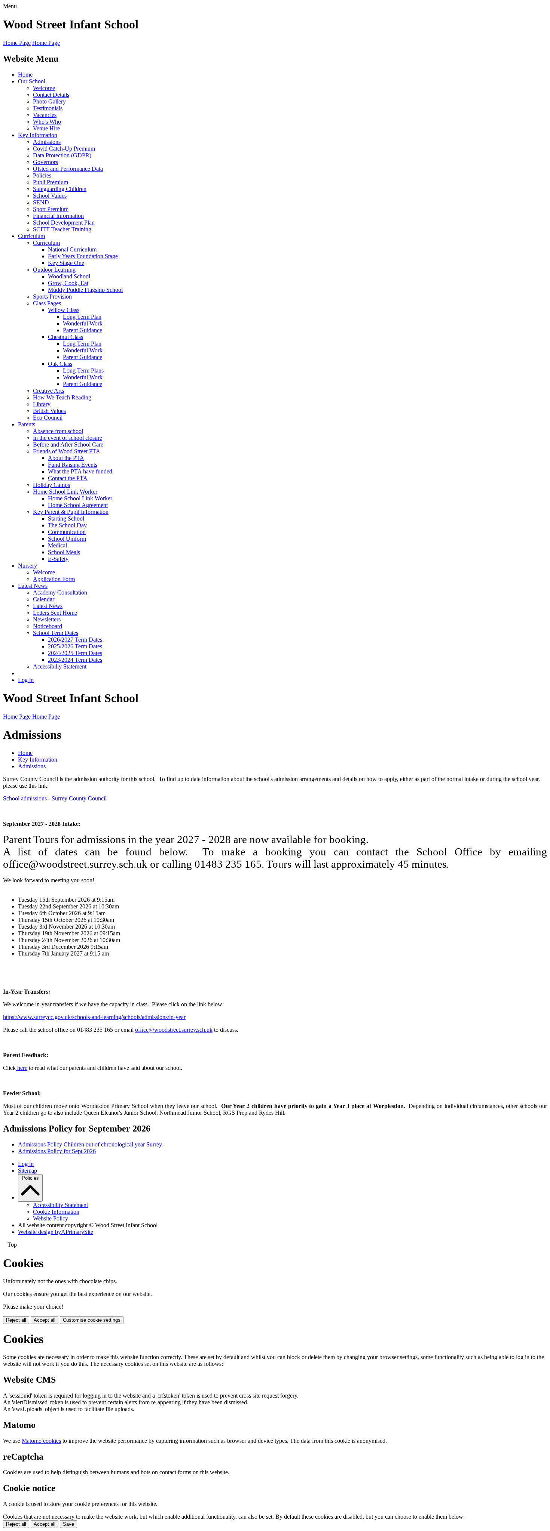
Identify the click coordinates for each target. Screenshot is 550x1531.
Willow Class (63, 310)
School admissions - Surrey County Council (55, 798)
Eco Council (47, 417)
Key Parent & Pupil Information (71, 512)
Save (68, 1524)
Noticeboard (47, 626)
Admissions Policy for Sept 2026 (57, 1151)
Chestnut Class (65, 337)
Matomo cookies (41, 1441)
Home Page (17, 43)
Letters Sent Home (55, 612)
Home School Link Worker (65, 491)
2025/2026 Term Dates (75, 646)
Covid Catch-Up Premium (64, 148)
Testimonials (47, 108)
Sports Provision (52, 296)
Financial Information (58, 216)
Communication (67, 532)
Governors (45, 162)
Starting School (66, 518)
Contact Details (51, 95)
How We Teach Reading (62, 397)
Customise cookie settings (91, 1320)
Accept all (44, 1320)
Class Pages (47, 303)
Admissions (47, 142)
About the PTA (66, 458)
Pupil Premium (50, 182)
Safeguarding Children (59, 189)
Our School (31, 81)
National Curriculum (72, 249)
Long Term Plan (82, 317)
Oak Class (60, 364)
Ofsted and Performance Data (68, 169)
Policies (42, 175)
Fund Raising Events (72, 465)
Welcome (44, 88)
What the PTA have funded (80, 471)
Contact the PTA (68, 478)
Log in (26, 680)
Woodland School (69, 276)
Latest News (33, 586)
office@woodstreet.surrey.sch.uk (174, 1030)
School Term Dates (55, 633)
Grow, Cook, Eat (68, 283)
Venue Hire (46, 128)
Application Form (54, 579)
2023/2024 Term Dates (75, 660)
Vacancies (44, 115)
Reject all (16, 1320)
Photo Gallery (49, 101)
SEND (41, 202)
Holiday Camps (51, 485)
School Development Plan (64, 222)
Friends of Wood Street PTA (66, 451)
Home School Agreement (78, 505)
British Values (49, 411)
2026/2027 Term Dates (75, 639)
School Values (50, 195)
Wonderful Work (83, 323)
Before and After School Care (68, 444)
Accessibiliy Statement (59, 666)
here (21, 1068)
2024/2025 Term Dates (75, 653)
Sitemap (27, 1170)
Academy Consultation (60, 592)
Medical (57, 545)
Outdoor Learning (54, 269)
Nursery (27, 565)
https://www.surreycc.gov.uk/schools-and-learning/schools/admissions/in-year (94, 1017)
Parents (26, 424)
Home (25, 74)
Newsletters (47, 619)
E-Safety (58, 559)
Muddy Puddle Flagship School (85, 290)
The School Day (67, 525)
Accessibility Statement (60, 1205)
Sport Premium (50, 209)
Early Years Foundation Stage (83, 256)
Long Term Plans (83, 370)
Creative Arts (48, 391)
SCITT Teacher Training (62, 229)
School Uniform (67, 538)
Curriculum (31, 236)
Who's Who (47, 121)
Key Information (37, 135)
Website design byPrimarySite (55, 1232)
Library (42, 404)
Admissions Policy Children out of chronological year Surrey (90, 1144)
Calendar (43, 599)
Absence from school (58, 431)
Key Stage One (66, 263)
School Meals (64, 552)
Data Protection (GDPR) (62, 155)
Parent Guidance (82, 330)
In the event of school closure (67, 438)
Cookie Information (56, 1212)
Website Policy (50, 1218)
